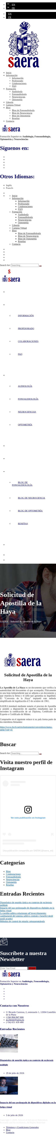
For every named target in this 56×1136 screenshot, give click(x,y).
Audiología (17, 91)
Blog (8, 107)
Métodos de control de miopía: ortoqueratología (22, 921)
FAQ (14, 86)
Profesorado (17, 80)
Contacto (10, 121)
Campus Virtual (13, 105)
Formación (11, 89)
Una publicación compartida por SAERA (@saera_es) (28, 850)
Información (11, 75)
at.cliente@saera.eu (15, 1020)
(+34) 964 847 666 (15, 1017)
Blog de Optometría (21, 115)
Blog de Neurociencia (22, 113)
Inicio (8, 72)
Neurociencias (18, 97)
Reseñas (16, 118)
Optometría (17, 99)
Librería (9, 102)
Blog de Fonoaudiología (23, 110)
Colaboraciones (19, 83)
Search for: (5, 265)
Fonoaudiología (19, 94)
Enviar (32, 968)
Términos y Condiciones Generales (22, 1127)
